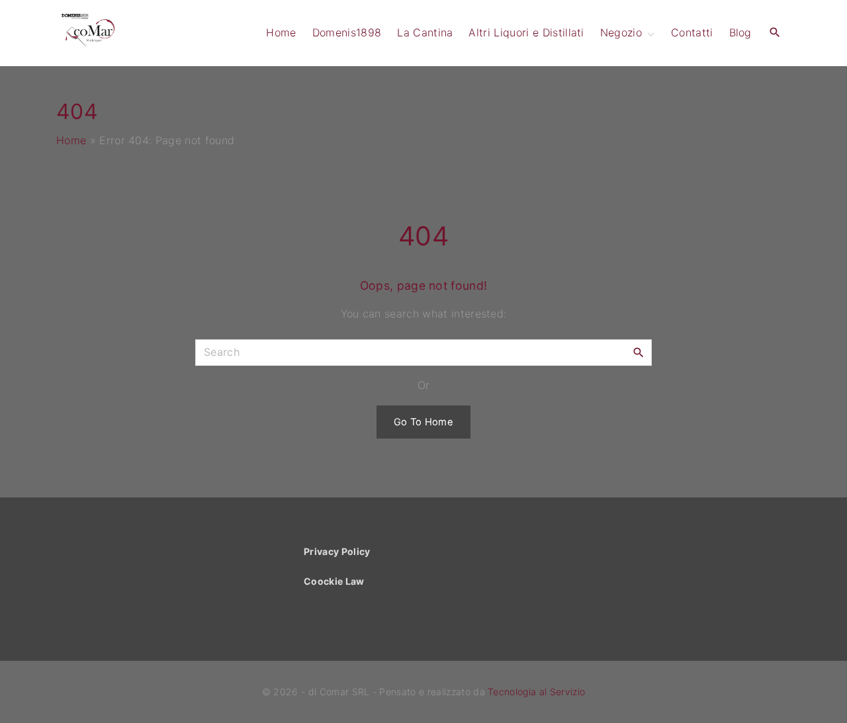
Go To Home (423, 422)
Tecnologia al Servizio (536, 691)
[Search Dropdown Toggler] (775, 32)
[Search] (638, 351)
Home (71, 140)
